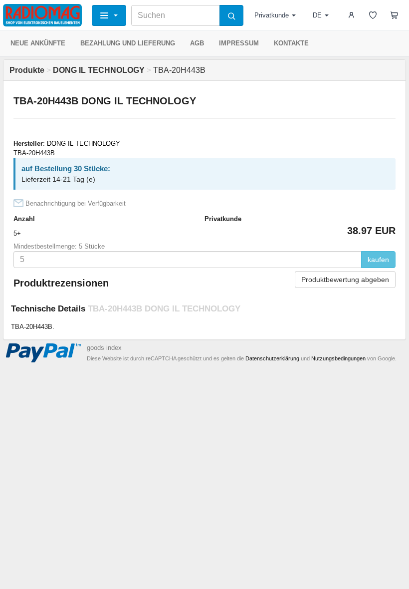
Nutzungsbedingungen (338, 358)
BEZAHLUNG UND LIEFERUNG (127, 43)
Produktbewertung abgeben (345, 280)
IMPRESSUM (239, 43)
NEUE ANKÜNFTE (37, 43)
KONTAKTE (291, 43)
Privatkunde (271, 15)
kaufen (378, 260)
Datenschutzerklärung (272, 358)
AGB (197, 43)
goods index (104, 347)
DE (317, 15)
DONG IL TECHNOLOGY (83, 143)
